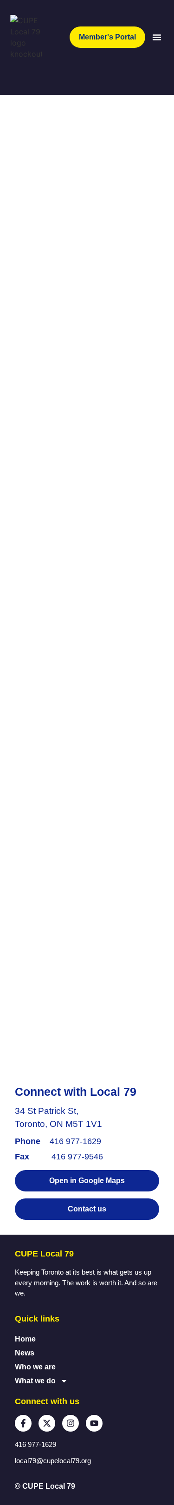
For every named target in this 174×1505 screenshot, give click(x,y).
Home (25, 1339)
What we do (35, 1381)
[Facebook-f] (23, 1423)
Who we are (35, 1367)
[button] (157, 37)
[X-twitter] (47, 1423)
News (24, 1353)
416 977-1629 (75, 1141)
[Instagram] (70, 1423)
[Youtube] (94, 1423)
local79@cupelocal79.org (53, 1461)
